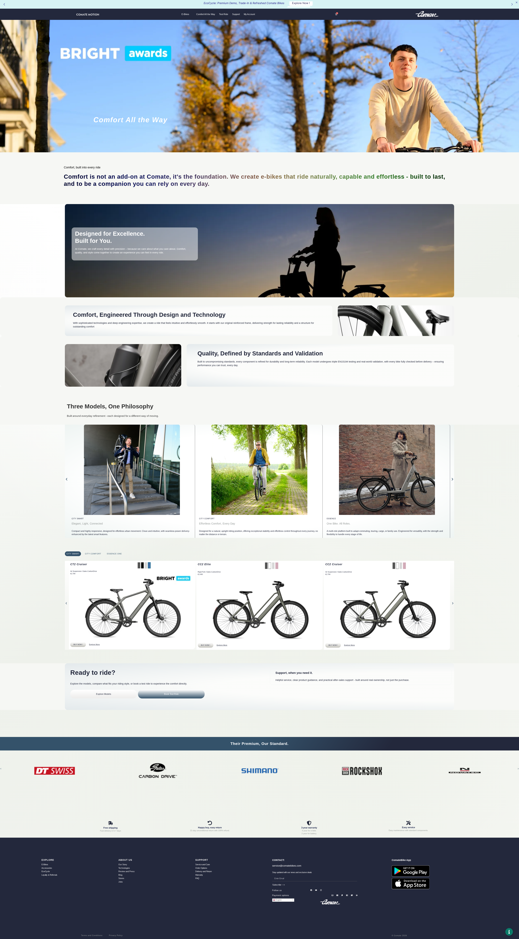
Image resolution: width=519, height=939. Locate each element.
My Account (249, 14)
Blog (120, 875)
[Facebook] (311, 890)
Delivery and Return (203, 871)
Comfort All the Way (205, 14)
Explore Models (103, 694)
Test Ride (223, 14)
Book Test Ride (171, 694)
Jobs (120, 882)
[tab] (73, 553)
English (278, 900)
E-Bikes (185, 14)
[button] (66, 479)
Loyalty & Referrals (49, 875)
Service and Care (202, 864)
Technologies (124, 868)
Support (236, 14)
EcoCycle (45, 871)
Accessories (46, 868)
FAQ (197, 878)
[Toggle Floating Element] (509, 932)
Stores (121, 878)
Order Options (201, 868)
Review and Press (126, 871)
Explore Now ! (301, 4)
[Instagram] (321, 890)
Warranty (199, 875)
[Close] (516, 2)
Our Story (122, 864)
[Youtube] (316, 890)
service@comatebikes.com (286, 865)
